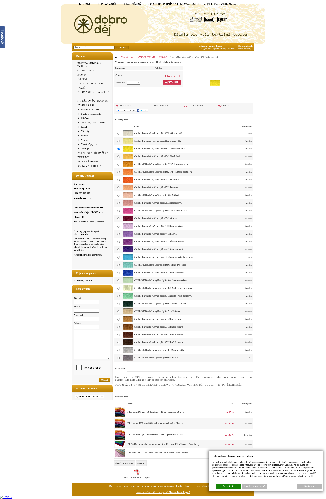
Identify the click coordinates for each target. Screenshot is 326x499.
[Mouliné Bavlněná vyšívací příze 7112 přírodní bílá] (128, 135)
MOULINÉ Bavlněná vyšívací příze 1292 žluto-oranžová (161, 164)
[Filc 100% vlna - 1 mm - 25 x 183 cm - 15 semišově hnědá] (120, 446)
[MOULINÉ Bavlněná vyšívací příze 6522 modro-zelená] (128, 267)
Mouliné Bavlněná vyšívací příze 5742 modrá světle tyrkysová (163, 257)
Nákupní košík (245, 46)
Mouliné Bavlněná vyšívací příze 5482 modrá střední (159, 272)
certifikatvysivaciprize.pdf (137, 477)
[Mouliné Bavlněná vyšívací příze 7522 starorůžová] (128, 205)
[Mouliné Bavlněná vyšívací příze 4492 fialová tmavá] (128, 251)
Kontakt (84, 234)
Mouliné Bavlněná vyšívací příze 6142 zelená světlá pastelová (163, 295)
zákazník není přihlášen (210, 46)
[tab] (124, 463)
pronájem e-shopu (200, 486)
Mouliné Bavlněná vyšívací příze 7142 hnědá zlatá (157, 319)
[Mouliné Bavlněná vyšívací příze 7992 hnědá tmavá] (128, 344)
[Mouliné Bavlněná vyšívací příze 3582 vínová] (128, 220)
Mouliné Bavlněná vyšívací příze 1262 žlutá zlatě (157, 156)
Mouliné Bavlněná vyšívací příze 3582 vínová (155, 218)
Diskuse (141, 463)
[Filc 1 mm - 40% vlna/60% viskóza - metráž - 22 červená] (120, 427)
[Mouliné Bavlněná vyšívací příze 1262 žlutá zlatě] (128, 158)
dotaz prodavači (127, 105)
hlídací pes (226, 105)
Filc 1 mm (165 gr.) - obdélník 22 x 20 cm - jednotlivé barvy (155, 412)
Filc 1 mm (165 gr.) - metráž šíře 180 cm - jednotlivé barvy (155, 434)
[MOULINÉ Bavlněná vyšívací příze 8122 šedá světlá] (128, 352)
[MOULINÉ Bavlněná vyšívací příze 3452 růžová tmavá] (128, 213)
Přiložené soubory (124, 463)
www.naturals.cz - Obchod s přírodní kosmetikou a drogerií (163, 492)
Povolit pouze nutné (254, 486)
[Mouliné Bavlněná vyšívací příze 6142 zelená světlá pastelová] (128, 298)
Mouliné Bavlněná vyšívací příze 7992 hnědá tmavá (158, 342)
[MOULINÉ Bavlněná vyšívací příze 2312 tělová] (128, 197)
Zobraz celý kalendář (83, 280)
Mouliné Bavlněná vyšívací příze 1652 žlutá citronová (159, 148)
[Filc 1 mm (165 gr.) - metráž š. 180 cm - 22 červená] (120, 438)
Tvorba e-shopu (183, 486)
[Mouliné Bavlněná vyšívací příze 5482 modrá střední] (128, 274)
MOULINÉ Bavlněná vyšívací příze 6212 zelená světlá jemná (163, 288)
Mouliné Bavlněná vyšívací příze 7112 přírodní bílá (158, 133)
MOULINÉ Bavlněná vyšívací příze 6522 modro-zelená (160, 264)
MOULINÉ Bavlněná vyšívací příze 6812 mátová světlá (160, 280)
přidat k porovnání (196, 105)
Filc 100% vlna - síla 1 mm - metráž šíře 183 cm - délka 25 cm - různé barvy (163, 444)
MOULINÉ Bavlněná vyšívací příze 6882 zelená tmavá (160, 303)
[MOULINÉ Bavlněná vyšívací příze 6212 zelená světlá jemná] (128, 290)
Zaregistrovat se (206, 48)
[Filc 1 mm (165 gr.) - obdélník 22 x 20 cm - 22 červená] (120, 416)
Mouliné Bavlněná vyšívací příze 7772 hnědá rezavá (158, 326)
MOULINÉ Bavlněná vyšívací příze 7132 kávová (157, 311)
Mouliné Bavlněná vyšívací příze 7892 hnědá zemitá (158, 334)
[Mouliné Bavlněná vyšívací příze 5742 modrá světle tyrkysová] (128, 259)
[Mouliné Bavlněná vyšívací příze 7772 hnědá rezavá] (128, 329)
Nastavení (309, 486)
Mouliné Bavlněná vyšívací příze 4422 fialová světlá (158, 226)
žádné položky (244, 48)
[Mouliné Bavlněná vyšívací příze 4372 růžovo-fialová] (128, 244)
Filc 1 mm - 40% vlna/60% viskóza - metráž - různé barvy (155, 423)
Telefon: (77, 323)
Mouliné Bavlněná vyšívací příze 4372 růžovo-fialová (159, 241)
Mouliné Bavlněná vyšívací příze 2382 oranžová (156, 179)
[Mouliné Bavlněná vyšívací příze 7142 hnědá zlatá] (128, 321)
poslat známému (161, 105)
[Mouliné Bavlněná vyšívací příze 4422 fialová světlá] (128, 228)
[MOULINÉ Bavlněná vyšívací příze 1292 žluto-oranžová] (128, 166)
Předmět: (78, 298)
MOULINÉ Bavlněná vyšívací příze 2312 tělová (156, 195)
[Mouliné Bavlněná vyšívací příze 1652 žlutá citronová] (215, 76)
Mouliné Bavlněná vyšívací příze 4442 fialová (155, 234)
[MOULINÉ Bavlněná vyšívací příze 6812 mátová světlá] (128, 282)
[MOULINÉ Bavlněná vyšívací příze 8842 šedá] (128, 360)
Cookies (170, 486)
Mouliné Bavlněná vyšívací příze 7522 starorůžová (158, 203)
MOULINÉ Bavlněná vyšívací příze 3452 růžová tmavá (160, 210)
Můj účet (230, 48)
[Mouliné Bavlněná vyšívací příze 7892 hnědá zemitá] (128, 336)
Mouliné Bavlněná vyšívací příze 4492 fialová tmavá (158, 249)
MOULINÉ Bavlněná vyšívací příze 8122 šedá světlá (159, 350)
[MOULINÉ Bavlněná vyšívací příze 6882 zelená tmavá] (128, 305)
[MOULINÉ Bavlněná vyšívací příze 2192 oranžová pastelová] (128, 174)
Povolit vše (228, 486)
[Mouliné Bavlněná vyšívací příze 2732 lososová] (128, 189)
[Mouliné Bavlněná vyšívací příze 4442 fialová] (128, 236)
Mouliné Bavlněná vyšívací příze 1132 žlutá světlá (157, 141)
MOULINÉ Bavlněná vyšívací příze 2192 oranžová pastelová (163, 172)
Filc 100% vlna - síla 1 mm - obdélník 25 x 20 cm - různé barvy (157, 452)
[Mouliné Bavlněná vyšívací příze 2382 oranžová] (128, 182)
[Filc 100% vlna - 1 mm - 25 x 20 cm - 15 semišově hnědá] (120, 455)
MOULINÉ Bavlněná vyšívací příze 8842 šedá (156, 357)
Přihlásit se (220, 48)
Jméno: (77, 306)
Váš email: (78, 315)
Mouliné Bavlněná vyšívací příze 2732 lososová (156, 187)
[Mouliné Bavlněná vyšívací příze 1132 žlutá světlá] (128, 143)
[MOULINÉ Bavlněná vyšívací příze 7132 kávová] (128, 313)
